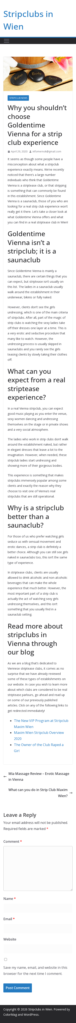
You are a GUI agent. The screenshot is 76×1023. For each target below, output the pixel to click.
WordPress (31, 1015)
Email (9, 919)
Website (9, 939)
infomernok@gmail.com (47, 151)
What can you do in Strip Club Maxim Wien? (38, 792)
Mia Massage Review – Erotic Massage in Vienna (38, 776)
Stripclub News (18, 98)
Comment (12, 841)
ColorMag (10, 1015)
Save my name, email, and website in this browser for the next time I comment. (35, 970)
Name (9, 898)
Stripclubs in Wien (40, 1009)
